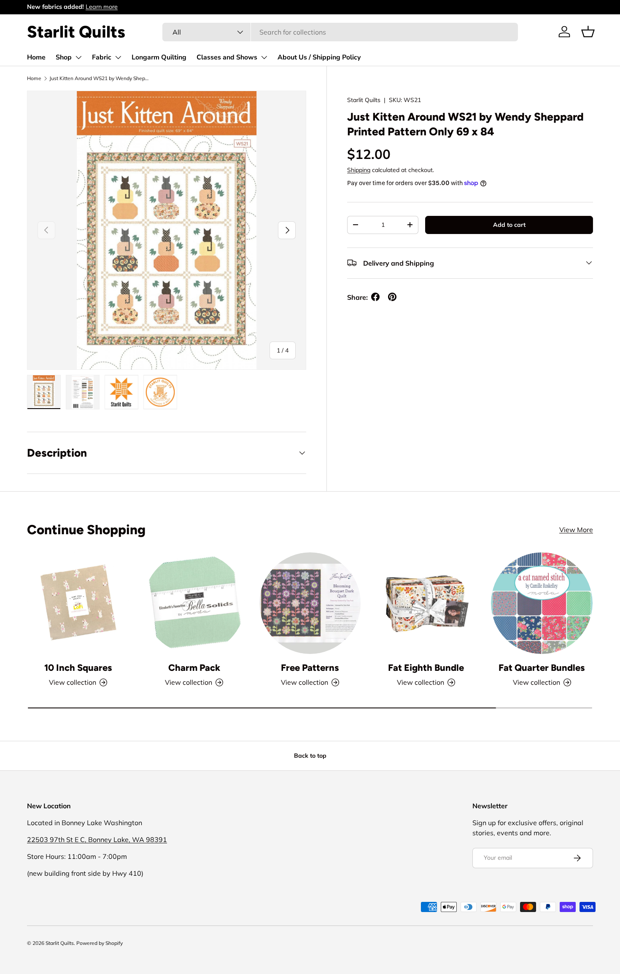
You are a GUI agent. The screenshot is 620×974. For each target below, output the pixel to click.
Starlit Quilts (363, 100)
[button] (588, 31)
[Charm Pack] (194, 603)
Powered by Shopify (99, 943)
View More (576, 529)
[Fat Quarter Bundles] (542, 603)
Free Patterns (310, 667)
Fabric (101, 57)
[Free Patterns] (310, 603)
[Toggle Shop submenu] (78, 57)
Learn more (102, 7)
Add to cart (509, 224)
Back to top (310, 755)
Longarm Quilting (159, 57)
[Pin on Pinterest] (392, 296)
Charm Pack (194, 667)
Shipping (358, 169)
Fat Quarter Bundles (542, 667)
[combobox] (340, 32)
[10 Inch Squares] (78, 603)
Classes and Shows (227, 57)
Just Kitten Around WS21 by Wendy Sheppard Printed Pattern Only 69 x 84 (100, 78)
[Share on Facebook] (375, 296)
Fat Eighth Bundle (426, 667)
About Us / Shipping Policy (319, 57)
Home (36, 57)
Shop (64, 57)
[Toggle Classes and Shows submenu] (264, 57)
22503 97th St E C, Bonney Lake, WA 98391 (97, 839)
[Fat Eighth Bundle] (426, 603)
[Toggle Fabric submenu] (118, 57)
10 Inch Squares (78, 667)
